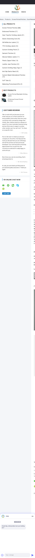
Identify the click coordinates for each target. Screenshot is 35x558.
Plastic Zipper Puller (8, 60)
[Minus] (32, 516)
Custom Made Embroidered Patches (13, 75)
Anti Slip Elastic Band (9, 71)
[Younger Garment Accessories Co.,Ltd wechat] (14, 185)
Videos (23, 12)
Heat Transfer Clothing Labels (11, 35)
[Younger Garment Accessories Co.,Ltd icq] (4, 189)
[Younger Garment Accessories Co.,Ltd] (17, 8)
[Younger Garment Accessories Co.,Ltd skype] (19, 185)
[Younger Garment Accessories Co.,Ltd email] (4, 185)
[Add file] (2, 555)
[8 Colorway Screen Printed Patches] (4, 100)
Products (15, 12)
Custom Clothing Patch (9, 49)
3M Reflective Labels (9, 42)
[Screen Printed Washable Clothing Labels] (4, 95)
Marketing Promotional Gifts (11, 84)
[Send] (32, 555)
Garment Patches (7, 53)
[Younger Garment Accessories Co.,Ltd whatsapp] (9, 185)
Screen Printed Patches (19, 19)
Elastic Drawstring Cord (9, 39)
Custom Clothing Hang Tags (11, 68)
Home (7, 12)
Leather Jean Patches (9, 64)
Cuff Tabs (5, 80)
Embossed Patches (8, 31)
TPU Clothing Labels (8, 46)
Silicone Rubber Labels (9, 57)
